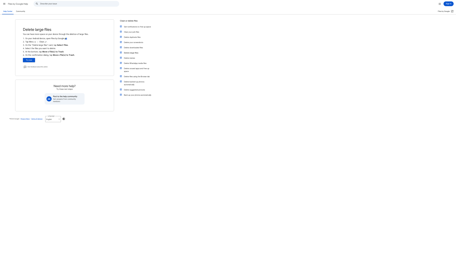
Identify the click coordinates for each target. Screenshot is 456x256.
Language (51, 116)
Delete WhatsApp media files (135, 63)
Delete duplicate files (132, 37)
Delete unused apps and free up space (136, 69)
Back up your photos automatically (137, 95)
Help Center (7, 11)
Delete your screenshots (133, 42)
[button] (4, 4)
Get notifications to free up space (137, 27)
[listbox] (53, 119)
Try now (29, 60)
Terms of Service (36, 119)
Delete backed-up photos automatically (134, 83)
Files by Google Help (18, 4)
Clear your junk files (131, 32)
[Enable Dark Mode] (64, 119)
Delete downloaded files (133, 48)
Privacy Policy (25, 119)
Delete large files (131, 53)
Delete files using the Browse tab (137, 76)
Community (20, 11)
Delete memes (129, 58)
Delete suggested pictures (134, 90)
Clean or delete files (129, 21)
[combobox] (79, 4)
